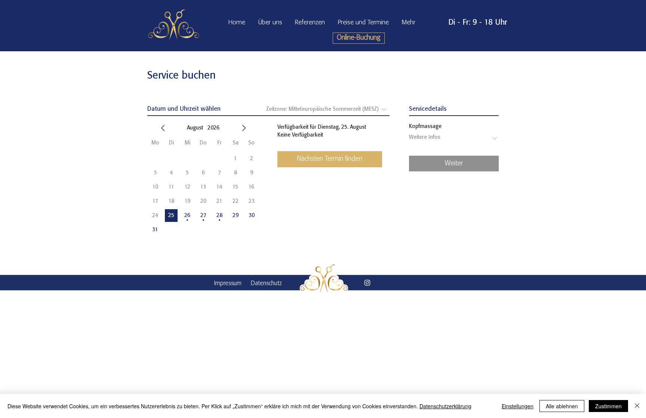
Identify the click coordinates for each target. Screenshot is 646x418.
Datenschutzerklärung (445, 406)
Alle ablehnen (562, 406)
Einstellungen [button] (517, 406)
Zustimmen (608, 406)
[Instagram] (367, 283)
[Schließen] (637, 406)
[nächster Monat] (243, 127)
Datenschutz (266, 283)
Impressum (228, 283)
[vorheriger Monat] (163, 127)
